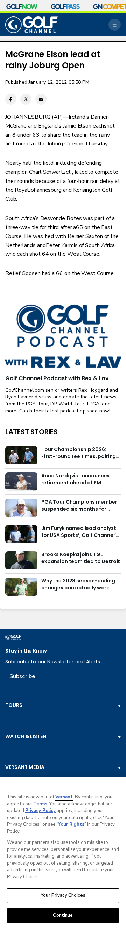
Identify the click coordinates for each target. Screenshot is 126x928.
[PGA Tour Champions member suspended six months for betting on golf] (21, 508)
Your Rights (71, 824)
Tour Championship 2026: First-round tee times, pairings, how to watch (80, 453)
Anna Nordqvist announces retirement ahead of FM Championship (75, 479)
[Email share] (41, 99)
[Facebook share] (10, 99)
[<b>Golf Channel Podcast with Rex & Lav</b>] (63, 336)
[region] (63, 852)
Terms (40, 804)
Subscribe (22, 676)
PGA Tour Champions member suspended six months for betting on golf (79, 506)
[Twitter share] (25, 99)
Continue (63, 915)
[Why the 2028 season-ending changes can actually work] (21, 587)
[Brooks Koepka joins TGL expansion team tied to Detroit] (21, 560)
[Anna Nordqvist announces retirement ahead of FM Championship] (21, 481)
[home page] (31, 24)
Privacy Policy (40, 810)
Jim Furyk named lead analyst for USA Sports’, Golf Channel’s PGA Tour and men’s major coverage (80, 532)
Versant (64, 797)
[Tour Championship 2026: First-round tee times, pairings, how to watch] (21, 455)
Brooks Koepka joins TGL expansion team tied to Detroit (80, 558)
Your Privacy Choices (63, 895)
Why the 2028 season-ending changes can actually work (78, 584)
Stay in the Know (26, 651)
